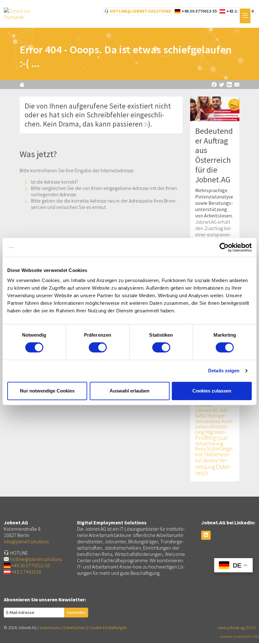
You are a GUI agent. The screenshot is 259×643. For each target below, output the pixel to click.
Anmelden (76, 612)
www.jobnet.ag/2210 (236, 627)
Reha (200, 448)
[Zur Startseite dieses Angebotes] (21, 13)
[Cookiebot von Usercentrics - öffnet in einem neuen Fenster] (224, 247)
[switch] (98, 347)
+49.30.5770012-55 (199, 11)
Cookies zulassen (211, 390)
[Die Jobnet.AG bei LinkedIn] (206, 535)
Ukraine (210, 460)
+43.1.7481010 (26, 572)
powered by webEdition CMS (239, 636)
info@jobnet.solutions (26, 541)
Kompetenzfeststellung (214, 426)
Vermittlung (211, 463)
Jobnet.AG (206, 410)
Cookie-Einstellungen (108, 627)
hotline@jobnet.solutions (140, 11)
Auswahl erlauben (129, 390)
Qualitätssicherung (212, 440)
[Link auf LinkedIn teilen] (229, 84)
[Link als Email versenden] (236, 84)
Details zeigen (223, 370)
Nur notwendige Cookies (47, 390)
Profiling (205, 437)
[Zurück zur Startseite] (23, 84)
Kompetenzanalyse (210, 418)
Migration (215, 431)
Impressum (50, 627)
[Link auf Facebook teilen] (214, 84)
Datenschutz (74, 627)
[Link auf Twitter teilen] (221, 84)
